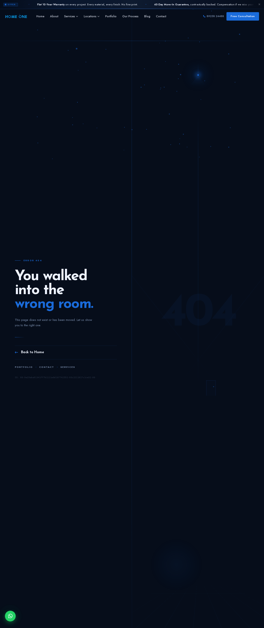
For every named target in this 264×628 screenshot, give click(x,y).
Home (40, 16)
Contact (161, 16)
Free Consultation (243, 16)
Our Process (130, 16)
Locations (90, 16)
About (54, 16)
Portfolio (111, 16)
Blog (147, 16)
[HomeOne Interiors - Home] (16, 16)
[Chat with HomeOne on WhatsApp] (10, 616)
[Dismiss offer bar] (259, 4)
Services (69, 16)
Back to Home (32, 352)
